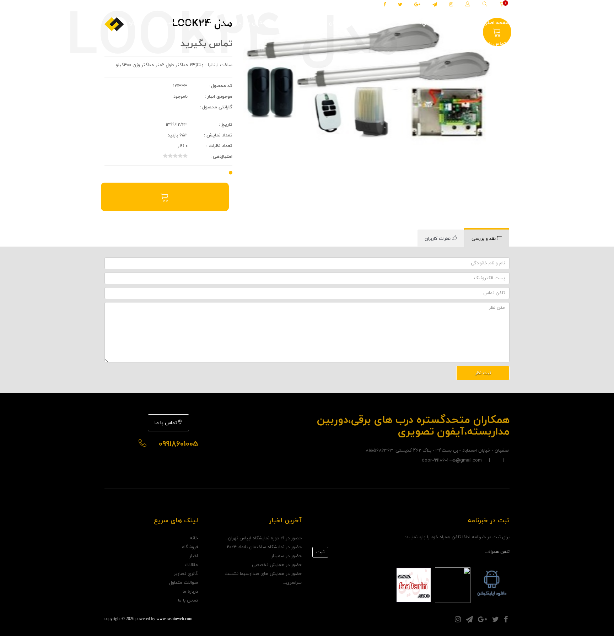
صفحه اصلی (496, 23)
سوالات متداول (183, 583)
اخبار (404, 23)
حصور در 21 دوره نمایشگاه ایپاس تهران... (263, 538)
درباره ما (131, 23)
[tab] (486, 239)
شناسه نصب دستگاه (170, 23)
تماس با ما (494, 44)
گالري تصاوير (186, 574)
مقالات (383, 23)
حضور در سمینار (286, 556)
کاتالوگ (360, 23)
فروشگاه (466, 23)
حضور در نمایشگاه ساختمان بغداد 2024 (264, 547)
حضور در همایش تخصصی (277, 565)
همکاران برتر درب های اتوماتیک (235, 23)
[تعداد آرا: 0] (165, 155)
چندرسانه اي (434, 23)
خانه (194, 538)
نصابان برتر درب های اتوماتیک (310, 23)
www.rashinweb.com (174, 618)
